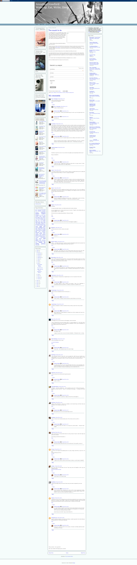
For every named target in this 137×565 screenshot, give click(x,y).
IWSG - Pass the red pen (40, 270)
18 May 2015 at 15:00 (60, 290)
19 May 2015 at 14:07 (65, 347)
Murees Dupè (53, 257)
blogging (40, 227)
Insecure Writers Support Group (40, 213)
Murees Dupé (92, 100)
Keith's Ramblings (54, 338)
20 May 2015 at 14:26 (58, 402)
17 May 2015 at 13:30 (58, 227)
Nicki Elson (53, 402)
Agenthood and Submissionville (92, 104)
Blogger (74, 562)
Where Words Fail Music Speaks (42, 188)
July (38, 260)
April (38, 274)
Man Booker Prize (38, 217)
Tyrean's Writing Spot (93, 42)
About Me (42, 24)
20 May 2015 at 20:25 (58, 417)
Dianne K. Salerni (54, 241)
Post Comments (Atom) (69, 556)
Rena (52, 319)
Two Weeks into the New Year (94, 132)
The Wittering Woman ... (94, 46)
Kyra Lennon (42, 216)
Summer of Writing (92, 136)
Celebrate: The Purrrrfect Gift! (94, 140)
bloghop (44, 227)
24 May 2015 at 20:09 (60, 517)
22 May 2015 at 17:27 (58, 449)
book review (43, 228)
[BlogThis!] (64, 91)
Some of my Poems (93, 51)
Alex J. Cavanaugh (54, 98)
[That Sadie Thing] (37, 128)
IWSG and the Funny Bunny (94, 109)
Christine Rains (53, 290)
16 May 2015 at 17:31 (65, 116)
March (39, 275)
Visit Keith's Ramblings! (55, 342)
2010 (38, 286)
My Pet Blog (92, 112)
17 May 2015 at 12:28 (65, 136)
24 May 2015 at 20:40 (65, 506)
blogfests (36, 227)
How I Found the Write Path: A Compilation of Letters (42, 175)
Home (37, 24)
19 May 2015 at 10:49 (61, 338)
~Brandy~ (53, 466)
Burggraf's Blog (92, 147)
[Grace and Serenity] (37, 148)
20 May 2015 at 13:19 (65, 363)
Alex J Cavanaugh (38, 209)
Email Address (66, 69)
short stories (38, 238)
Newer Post (51, 552)
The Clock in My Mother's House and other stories (42, 157)
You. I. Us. (79, 24)
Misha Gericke (40, 218)
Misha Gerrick (53, 275)
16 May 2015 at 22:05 (61, 147)
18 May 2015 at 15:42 (65, 266)
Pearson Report (92, 122)
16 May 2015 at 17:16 (61, 98)
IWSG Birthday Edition (93, 59)
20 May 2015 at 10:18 (62, 386)
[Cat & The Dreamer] (37, 138)
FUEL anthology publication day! (95, 88)
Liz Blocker (53, 417)
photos (44, 233)
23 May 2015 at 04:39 (58, 466)
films (40, 230)
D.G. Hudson (53, 123)
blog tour (42, 226)
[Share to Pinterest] (67, 91)
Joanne (52, 170)
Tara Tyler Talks (92, 54)
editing (44, 229)
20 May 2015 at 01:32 (59, 372)
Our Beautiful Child (70, 24)
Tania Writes (92, 87)
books (36, 229)
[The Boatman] (37, 164)
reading (41, 236)
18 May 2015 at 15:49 (60, 304)
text (51, 83)
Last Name (52, 76)
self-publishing (43, 237)
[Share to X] (65, 91)
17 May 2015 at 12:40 (65, 196)
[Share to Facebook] (66, 91)
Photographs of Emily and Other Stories (42, 168)
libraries (41, 232)
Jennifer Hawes (53, 304)
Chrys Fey (53, 432)
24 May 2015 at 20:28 (65, 474)
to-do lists (63, 92)
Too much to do (40, 267)
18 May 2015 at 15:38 (65, 249)
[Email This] (63, 91)
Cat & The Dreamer (42, 136)
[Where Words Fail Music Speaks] (37, 189)
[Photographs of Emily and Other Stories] (37, 169)
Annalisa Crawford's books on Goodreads (39, 119)
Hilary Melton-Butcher (55, 386)
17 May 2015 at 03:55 (57, 204)
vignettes (41, 241)
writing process (71, 92)
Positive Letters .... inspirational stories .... (94, 73)
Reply (52, 102)
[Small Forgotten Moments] (37, 133)
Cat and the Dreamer (50, 24)
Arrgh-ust (91, 55)
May (38, 263)
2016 (38, 250)
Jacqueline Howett (54, 147)
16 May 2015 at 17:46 (59, 123)
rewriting (36, 237)
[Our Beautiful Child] (37, 153)
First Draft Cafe (92, 131)
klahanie (52, 204)
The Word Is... (92, 91)
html (51, 82)
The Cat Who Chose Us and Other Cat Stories (42, 194)
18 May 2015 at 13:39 (59, 275)
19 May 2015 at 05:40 (56, 319)
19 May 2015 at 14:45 (59, 354)
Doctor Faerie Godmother (94, 95)
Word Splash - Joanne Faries (95, 37)
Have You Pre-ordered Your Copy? (95, 47)
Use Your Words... (93, 58)
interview (37, 232)
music (44, 232)
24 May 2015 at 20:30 (65, 488)
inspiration (43, 231)
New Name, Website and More (94, 144)
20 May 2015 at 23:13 (58, 432)
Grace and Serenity (42, 146)
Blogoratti (53, 227)
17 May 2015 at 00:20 (57, 170)
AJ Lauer (52, 449)
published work (38, 234)
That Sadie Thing (60, 24)
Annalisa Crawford (57, 116)
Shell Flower (53, 354)
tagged (38, 241)
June (38, 261)
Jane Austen (41, 215)
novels (40, 233)
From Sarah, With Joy (93, 77)
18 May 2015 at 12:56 (59, 257)
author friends (40, 225)
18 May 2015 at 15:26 (65, 234)
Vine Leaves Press (40, 223)
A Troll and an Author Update (94, 43)
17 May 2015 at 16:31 (60, 241)
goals (52, 92)
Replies (53, 104)
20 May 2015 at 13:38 (65, 395)
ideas (39, 231)
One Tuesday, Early (42, 121)
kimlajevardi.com (54, 517)
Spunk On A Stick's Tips (94, 62)
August (39, 258)
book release (37, 228)
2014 (38, 280)
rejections (43, 236)
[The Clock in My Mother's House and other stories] (37, 158)
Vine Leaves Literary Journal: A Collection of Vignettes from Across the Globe (42, 182)
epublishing (37, 230)
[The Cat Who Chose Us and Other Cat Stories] (37, 195)
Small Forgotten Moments (42, 131)
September (39, 257)
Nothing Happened (92, 105)
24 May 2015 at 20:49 (65, 525)
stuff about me (40, 239)
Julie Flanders (92, 108)
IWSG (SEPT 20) (92, 92)
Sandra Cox (53, 372)
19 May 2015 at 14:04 (65, 329)
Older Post (83, 552)
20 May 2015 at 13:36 (65, 379)
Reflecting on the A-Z (39, 272)
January (39, 278)
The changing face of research (39, 265)
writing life (67, 92)
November (39, 254)
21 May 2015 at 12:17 (65, 410)
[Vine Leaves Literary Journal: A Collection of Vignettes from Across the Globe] (37, 181)
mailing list (55, 92)
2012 (38, 283)
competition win (40, 229)
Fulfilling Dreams (93, 135)
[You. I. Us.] (37, 143)
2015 (38, 251)
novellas (36, 233)
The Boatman (41, 162)
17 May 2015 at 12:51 (65, 220)
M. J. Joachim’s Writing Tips (95, 143)
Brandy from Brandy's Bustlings (56, 469)
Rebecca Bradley (93, 150)
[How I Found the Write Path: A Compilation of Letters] (37, 176)
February (39, 277)
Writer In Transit (92, 82)
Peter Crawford (57, 47)
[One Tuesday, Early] (37, 123)
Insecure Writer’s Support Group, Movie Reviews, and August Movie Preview (95, 69)
